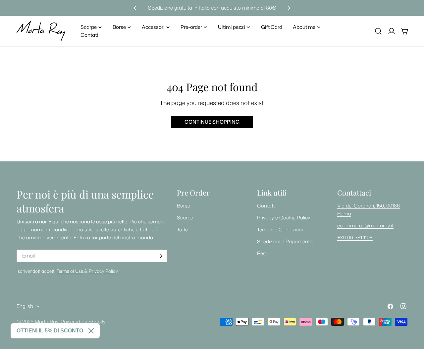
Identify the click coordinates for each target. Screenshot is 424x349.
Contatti (266, 205)
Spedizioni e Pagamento (285, 241)
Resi (262, 253)
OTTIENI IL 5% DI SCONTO (50, 330)
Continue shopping (212, 121)
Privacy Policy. (103, 271)
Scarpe (185, 217)
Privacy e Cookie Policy (283, 217)
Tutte (182, 229)
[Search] (378, 31)
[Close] (91, 330)
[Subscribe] (161, 256)
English (25, 306)
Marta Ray (46, 321)
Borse (183, 205)
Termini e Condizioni (280, 229)
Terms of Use (70, 271)
